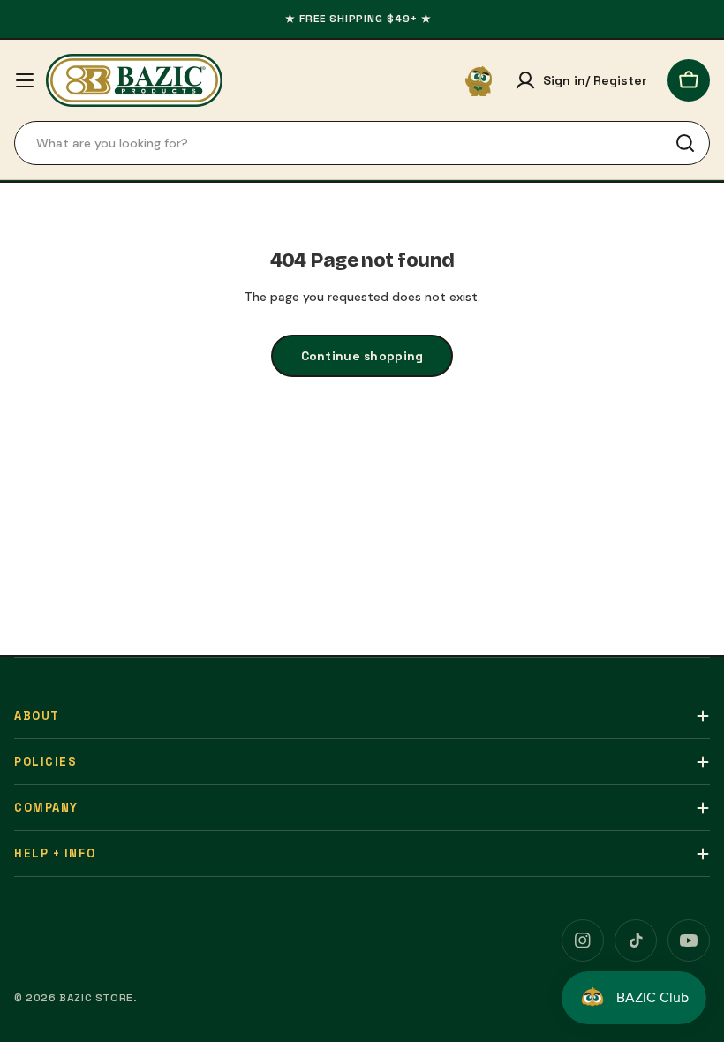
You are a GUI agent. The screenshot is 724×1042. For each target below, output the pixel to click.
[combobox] (362, 143)
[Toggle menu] (24, 80)
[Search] (685, 143)
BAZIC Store (96, 998)
